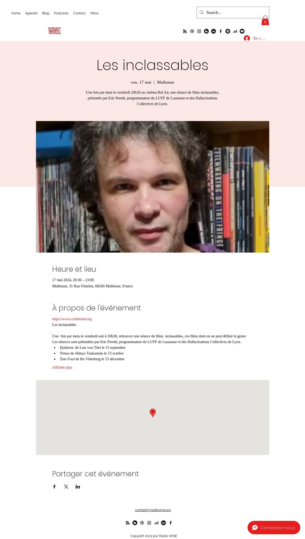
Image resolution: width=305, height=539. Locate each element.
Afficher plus (62, 367)
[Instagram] (199, 31)
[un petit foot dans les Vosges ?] (192, 31)
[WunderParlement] (206, 31)
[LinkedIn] (213, 31)
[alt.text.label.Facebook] (220, 31)
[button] (265, 20)
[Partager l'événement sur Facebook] (54, 486)
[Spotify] (227, 31)
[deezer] (235, 31)
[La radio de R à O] (185, 31)
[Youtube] (242, 31)
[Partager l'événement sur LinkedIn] (78, 486)
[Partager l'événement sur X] (66, 486)
